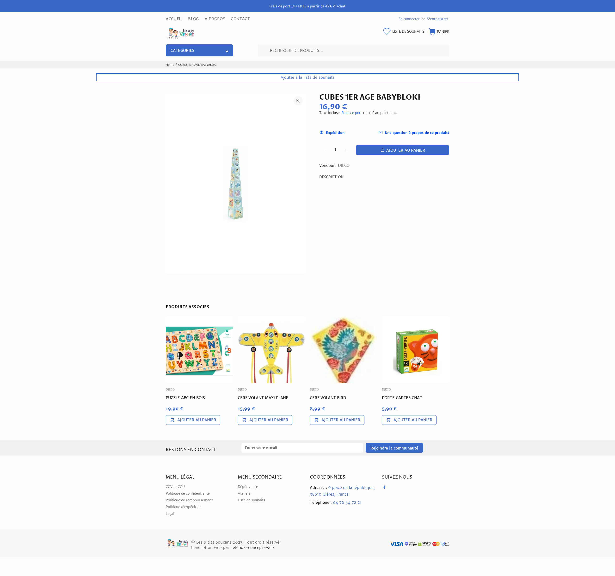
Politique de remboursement (189, 500)
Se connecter (409, 19)
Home (170, 64)
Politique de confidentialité (188, 493)
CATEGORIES (182, 50)
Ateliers (244, 493)
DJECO (344, 165)
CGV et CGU (175, 487)
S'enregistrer (437, 19)
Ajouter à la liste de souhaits (308, 77)
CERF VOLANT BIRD (328, 397)
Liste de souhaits (251, 500)
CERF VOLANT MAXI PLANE (263, 397)
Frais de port (352, 113)
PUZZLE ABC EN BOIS (185, 397)
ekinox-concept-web (253, 547)
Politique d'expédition (184, 507)
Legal (170, 513)
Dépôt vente (248, 487)
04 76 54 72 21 (336, 502)
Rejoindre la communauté (394, 448)
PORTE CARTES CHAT (402, 397)
